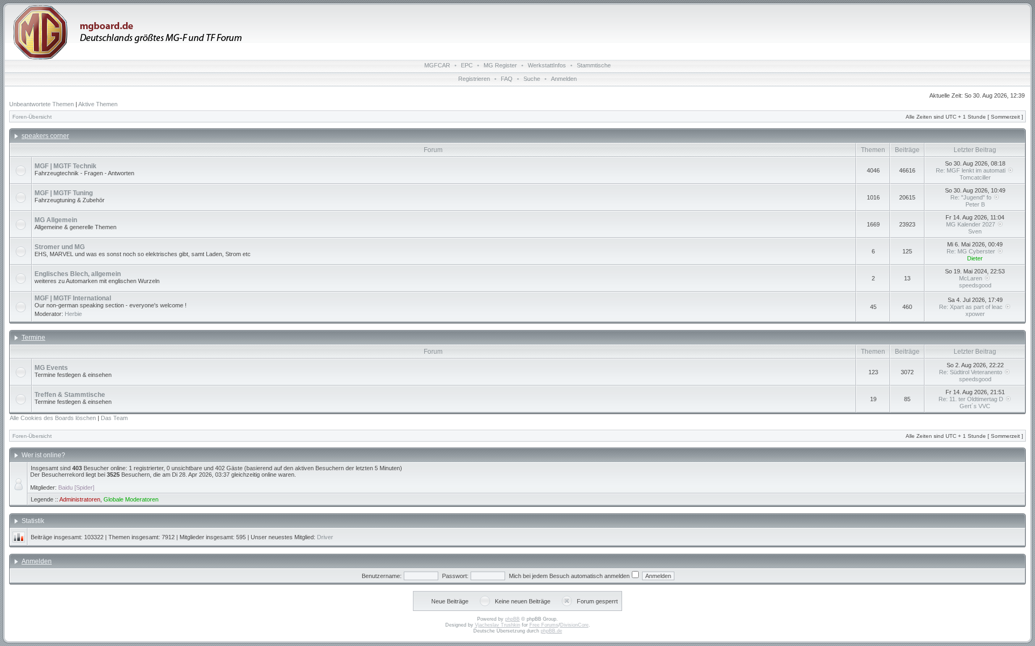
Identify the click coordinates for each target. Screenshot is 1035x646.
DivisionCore (574, 625)
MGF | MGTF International (72, 298)
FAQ (507, 78)
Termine (33, 337)
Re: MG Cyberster (972, 251)
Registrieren (474, 78)
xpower (975, 314)
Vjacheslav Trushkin (497, 625)
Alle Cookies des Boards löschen (53, 418)
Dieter (975, 258)
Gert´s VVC (975, 406)
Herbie (73, 314)
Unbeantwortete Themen (41, 104)
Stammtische (594, 65)
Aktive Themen (98, 104)
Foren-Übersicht (32, 117)
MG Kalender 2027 (971, 224)
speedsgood (975, 285)
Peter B (975, 204)
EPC (467, 65)
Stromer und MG (59, 247)
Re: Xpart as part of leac (971, 307)
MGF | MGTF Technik (65, 166)
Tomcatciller (975, 177)
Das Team (114, 418)
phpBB (512, 619)
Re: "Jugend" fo (971, 197)
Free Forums (543, 625)
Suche (531, 78)
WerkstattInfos (547, 65)
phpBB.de (551, 631)
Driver (325, 537)
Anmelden (564, 78)
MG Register (500, 65)
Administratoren (79, 499)
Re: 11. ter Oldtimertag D (972, 399)
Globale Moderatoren (131, 499)
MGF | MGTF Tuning (63, 193)
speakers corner (45, 136)
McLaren (971, 278)
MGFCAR (437, 65)
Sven (975, 231)
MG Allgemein (55, 220)
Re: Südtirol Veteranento (971, 372)
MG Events (51, 368)
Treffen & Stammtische (69, 394)
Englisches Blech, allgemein (77, 274)
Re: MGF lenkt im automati (971, 170)
